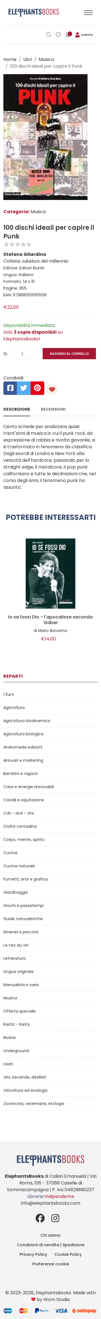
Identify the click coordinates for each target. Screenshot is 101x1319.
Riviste (9, 1037)
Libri (27, 59)
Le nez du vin (16, 945)
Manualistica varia (21, 985)
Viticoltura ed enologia (25, 1090)
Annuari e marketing (23, 760)
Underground (16, 1051)
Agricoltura (14, 707)
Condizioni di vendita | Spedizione (50, 1245)
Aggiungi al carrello (69, 353)
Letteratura (14, 958)
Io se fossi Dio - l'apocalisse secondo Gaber (50, 620)
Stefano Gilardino (24, 254)
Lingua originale (18, 971)
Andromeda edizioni (22, 747)
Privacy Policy (33, 1254)
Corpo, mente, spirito (24, 839)
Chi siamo (50, 1235)
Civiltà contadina (20, 826)
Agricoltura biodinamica (26, 721)
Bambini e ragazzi (20, 773)
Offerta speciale (19, 1011)
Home (10, 59)
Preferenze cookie (50, 1264)
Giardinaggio (15, 892)
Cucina (10, 853)
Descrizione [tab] (16, 409)
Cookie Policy (68, 1254)
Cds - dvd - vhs (18, 813)
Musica (46, 59)
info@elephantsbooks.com (50, 1203)
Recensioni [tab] (53, 409)
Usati (8, 1064)
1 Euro (8, 694)
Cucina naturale (19, 866)
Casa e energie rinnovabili (28, 787)
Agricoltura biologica (23, 734)
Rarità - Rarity (16, 1024)
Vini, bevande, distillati (24, 1077)
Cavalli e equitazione (23, 800)
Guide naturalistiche (23, 919)
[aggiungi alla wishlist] (52, 389)
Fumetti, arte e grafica (25, 879)
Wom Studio (56, 1299)
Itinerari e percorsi (20, 932)
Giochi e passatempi (23, 905)
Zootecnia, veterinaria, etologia (33, 1103)
